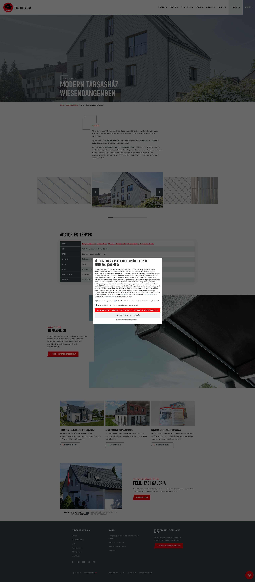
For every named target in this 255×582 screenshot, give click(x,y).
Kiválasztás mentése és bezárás (127, 315)
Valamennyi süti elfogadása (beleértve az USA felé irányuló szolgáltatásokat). (127, 310)
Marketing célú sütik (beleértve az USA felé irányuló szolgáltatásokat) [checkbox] (118, 305)
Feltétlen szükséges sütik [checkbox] (104, 301)
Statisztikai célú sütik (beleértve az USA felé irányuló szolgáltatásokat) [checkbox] (137, 301)
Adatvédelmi (125, 294)
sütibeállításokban (110, 297)
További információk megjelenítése (127, 319)
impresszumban (149, 294)
